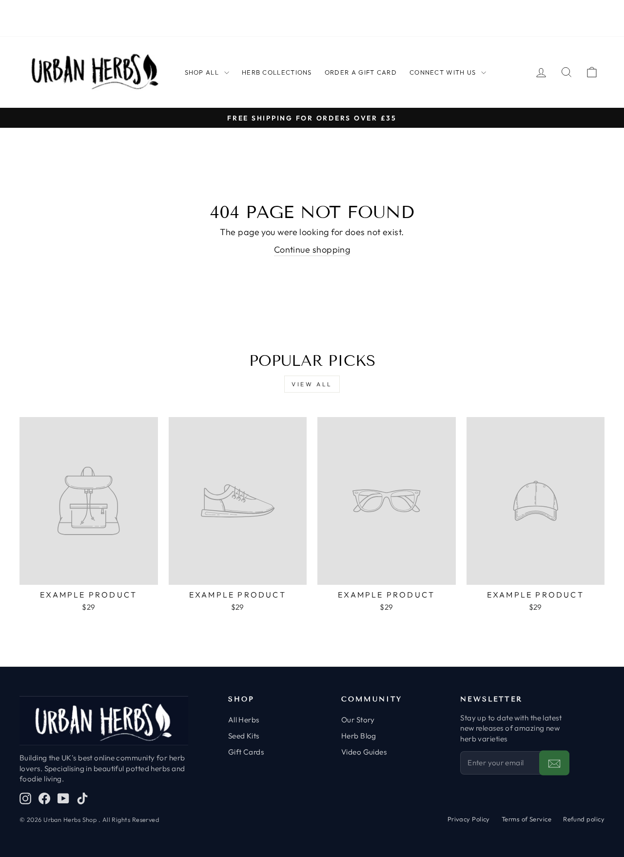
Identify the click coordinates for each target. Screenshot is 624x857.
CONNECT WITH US (443, 72)
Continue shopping (312, 249)
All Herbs (243, 719)
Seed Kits (243, 735)
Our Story (358, 719)
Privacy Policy (469, 819)
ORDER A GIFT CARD (361, 72)
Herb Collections (277, 72)
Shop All (202, 72)
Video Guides (364, 752)
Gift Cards (246, 752)
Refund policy (583, 819)
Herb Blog (358, 735)
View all (312, 384)
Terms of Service (526, 819)
